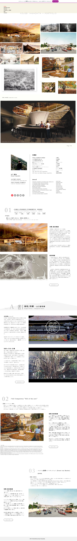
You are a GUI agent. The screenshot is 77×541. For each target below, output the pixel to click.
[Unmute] (32, 381)
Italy (4, 11)
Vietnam (5, 12)
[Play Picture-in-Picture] (75, 381)
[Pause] (30, 381)
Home (5, 6)
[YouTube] (20, 195)
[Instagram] (18, 195)
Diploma (5, 8)
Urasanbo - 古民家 (7, 10)
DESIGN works (7, 7)
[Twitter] (15, 195)
